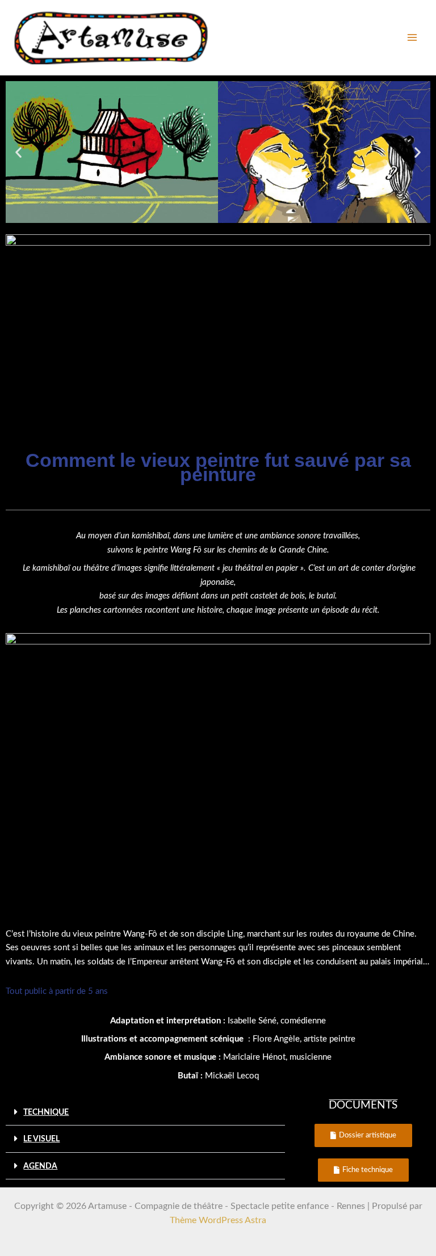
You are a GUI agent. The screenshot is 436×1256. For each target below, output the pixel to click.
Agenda (40, 1166)
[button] (18, 152)
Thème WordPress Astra (218, 1220)
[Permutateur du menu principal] (412, 37)
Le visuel (41, 1139)
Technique (46, 1112)
